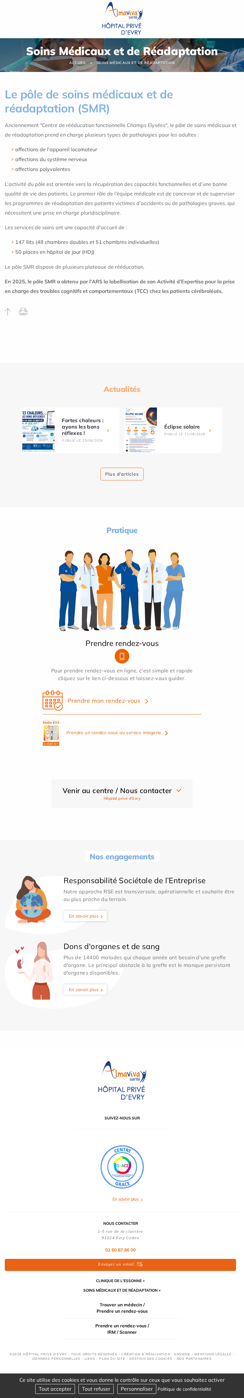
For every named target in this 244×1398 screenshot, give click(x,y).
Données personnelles (56, 1359)
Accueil (77, 62)
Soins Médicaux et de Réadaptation (136, 62)
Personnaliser (137, 1389)
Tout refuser (96, 1389)
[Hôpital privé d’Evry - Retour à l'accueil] (122, 18)
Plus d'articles (122, 474)
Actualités (122, 389)
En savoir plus (84, 916)
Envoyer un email (116, 1264)
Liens (90, 1359)
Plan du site (112, 1359)
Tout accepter (55, 1389)
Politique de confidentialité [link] (184, 1389)
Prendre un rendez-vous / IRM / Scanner (122, 1329)
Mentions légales (212, 1354)
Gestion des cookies (150, 1359)
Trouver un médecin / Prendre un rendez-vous (122, 1308)
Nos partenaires (194, 1359)
